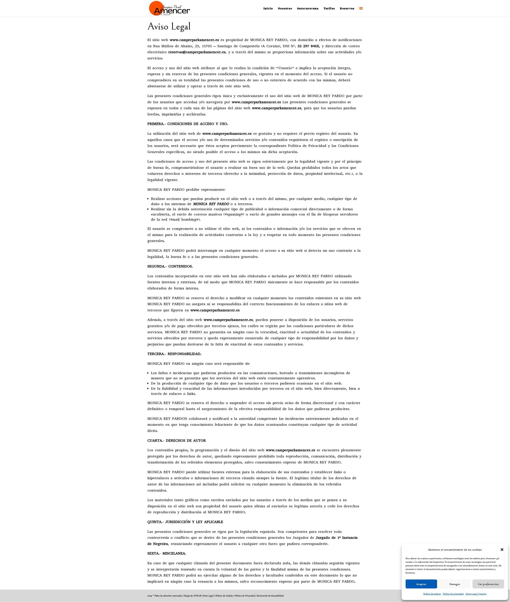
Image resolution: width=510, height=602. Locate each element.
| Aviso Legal (207, 595)
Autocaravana (308, 8)
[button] (502, 550)
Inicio (268, 8)
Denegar (454, 584)
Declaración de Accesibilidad (270, 595)
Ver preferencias (488, 584)
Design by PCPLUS (193, 595)
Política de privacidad (453, 593)
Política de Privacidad (244, 595)
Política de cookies (432, 593)
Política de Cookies (224, 595)
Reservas (347, 8)
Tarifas (329, 8)
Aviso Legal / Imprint (476, 593)
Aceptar (421, 584)
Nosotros (285, 8)
